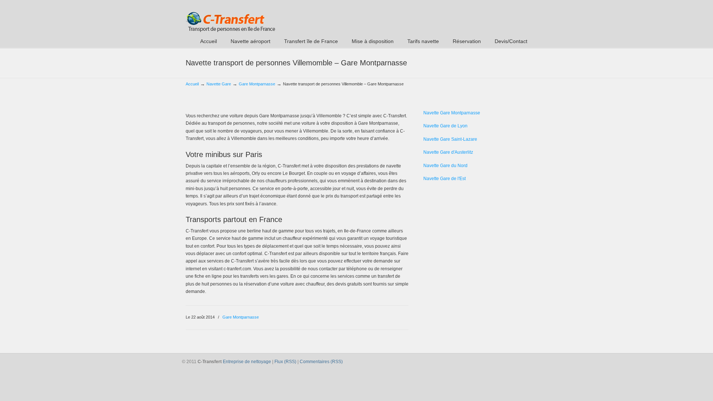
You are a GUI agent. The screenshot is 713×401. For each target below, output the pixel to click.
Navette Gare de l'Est (444, 178)
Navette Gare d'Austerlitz (448, 152)
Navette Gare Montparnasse (451, 112)
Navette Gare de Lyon (445, 125)
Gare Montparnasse (257, 84)
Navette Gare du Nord (445, 165)
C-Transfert (230, 17)
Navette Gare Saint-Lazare (450, 139)
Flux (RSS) (285, 361)
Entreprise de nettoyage (247, 361)
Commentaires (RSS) (321, 361)
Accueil (192, 84)
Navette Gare (218, 84)
